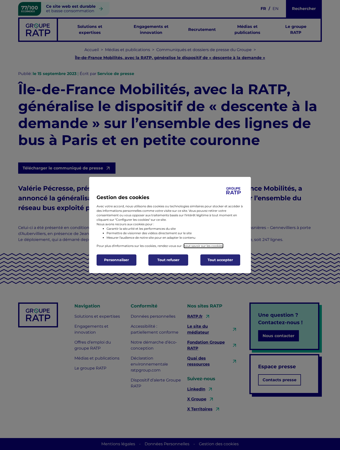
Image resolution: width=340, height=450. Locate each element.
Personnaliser (116, 260)
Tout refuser (168, 260)
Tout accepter (220, 260)
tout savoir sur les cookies (203, 246)
